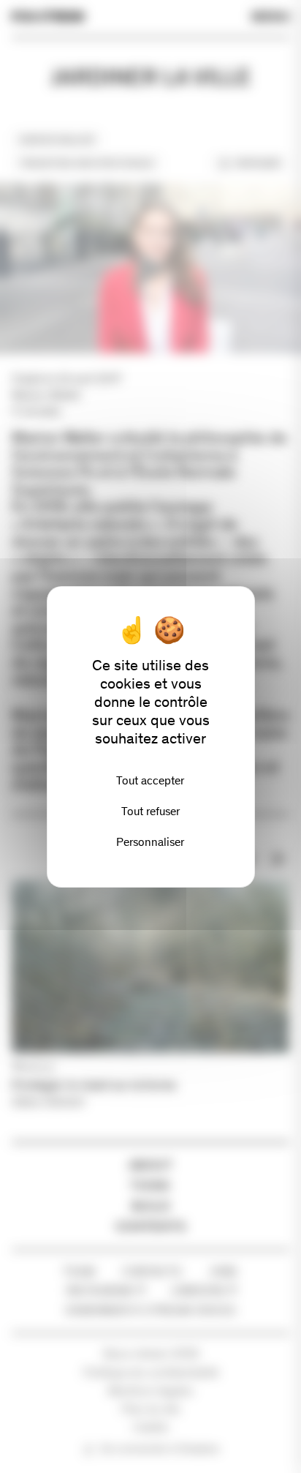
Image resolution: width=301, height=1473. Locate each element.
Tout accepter (150, 780)
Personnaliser (150, 842)
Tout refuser (150, 811)
